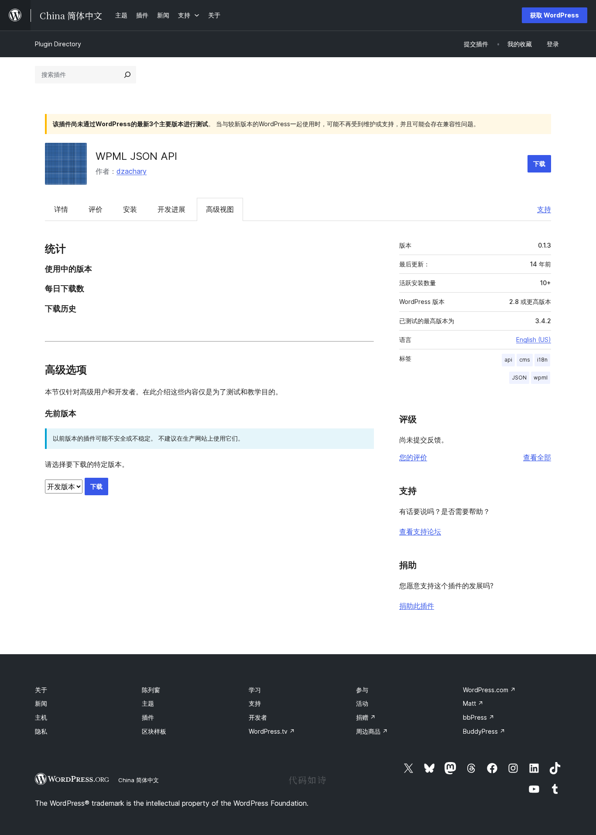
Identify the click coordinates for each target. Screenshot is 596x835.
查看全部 (537, 457)
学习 (255, 690)
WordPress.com (489, 690)
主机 (41, 717)
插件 (148, 717)
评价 (96, 209)
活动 (362, 703)
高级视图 (220, 209)
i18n (542, 359)
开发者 (258, 717)
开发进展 (171, 209)
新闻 (41, 703)
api (508, 359)
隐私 (41, 731)
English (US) (533, 339)
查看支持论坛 (420, 531)
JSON (519, 377)
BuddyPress (484, 731)
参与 (362, 690)
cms (524, 359)
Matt (473, 703)
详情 (61, 209)
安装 (130, 209)
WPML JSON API (136, 156)
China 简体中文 (138, 779)
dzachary (131, 171)
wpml (541, 377)
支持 (544, 209)
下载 (539, 163)
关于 (41, 690)
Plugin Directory (58, 44)
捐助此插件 (416, 605)
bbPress (478, 717)
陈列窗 (151, 690)
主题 (148, 703)
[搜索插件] (127, 74)
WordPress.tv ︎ (272, 731)
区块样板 (154, 731)
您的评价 (413, 457)
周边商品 (372, 731)
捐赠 (366, 717)
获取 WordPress (554, 15)
